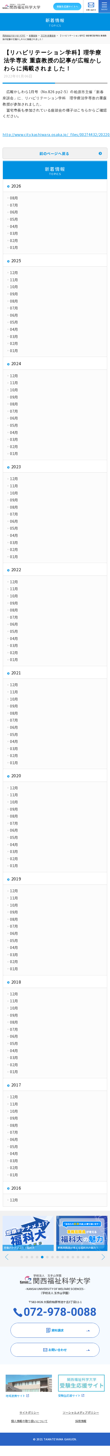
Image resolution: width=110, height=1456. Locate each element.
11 (73, 1257)
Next (103, 1257)
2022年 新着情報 (48, 35)
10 (68, 1257)
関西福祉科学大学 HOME (14, 35)
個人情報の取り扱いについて (29, 1421)
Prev (6, 1257)
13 (83, 1257)
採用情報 (80, 1421)
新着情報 (33, 35)
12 (78, 1257)
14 (88, 1257)
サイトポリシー (29, 1412)
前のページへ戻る (54, 153)
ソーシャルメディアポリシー (81, 1412)
